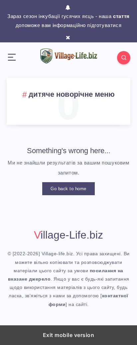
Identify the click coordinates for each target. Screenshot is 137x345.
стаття (121, 16)
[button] (12, 57)
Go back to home (68, 188)
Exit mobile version (68, 335)
